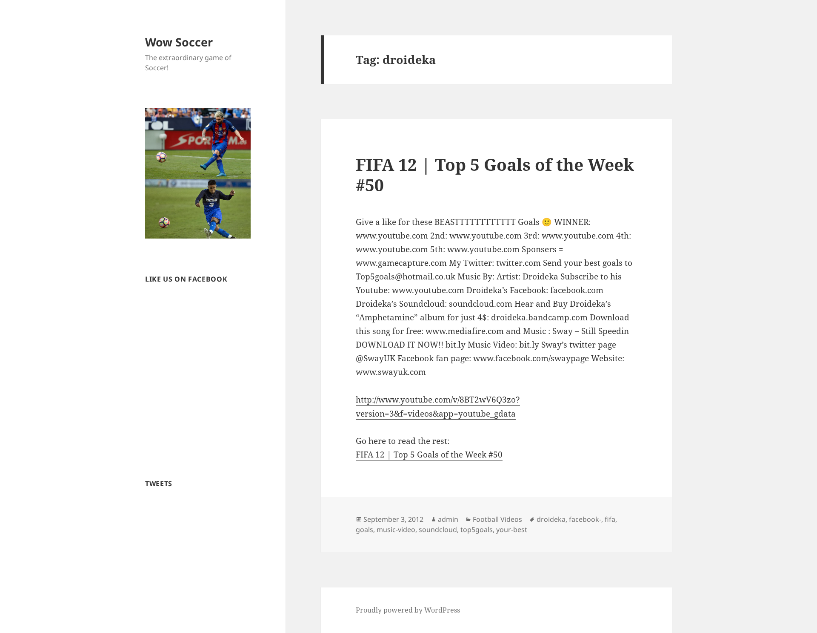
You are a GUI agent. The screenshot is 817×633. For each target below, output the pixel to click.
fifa (610, 519)
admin (448, 519)
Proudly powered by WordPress (408, 610)
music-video (396, 529)
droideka (551, 519)
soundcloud (438, 529)
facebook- (585, 519)
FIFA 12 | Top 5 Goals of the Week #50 (495, 174)
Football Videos (497, 519)
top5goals (476, 529)
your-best (511, 529)
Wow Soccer (179, 42)
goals (364, 529)
